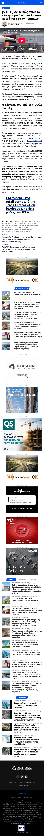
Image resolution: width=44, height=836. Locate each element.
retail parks (7, 223)
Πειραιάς (20, 231)
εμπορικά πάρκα (32, 225)
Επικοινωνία (22, 793)
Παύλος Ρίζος (14, 24)
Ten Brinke (18, 223)
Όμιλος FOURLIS (26, 229)
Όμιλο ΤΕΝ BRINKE (34, 141)
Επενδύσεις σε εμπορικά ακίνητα (15, 227)
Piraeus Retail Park (32, 221)
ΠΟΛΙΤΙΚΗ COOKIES (23, 785)
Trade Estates (30, 223)
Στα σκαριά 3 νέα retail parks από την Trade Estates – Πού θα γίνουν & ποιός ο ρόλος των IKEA (20, 205)
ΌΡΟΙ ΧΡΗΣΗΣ (13, 782)
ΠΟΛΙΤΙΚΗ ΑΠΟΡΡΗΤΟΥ (27, 782)
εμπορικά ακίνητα (17, 225)
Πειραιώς (28, 231)
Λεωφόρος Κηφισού (10, 229)
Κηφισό (39, 81)
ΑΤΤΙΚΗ (5, 225)
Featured (19, 221)
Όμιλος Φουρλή (9, 231)
